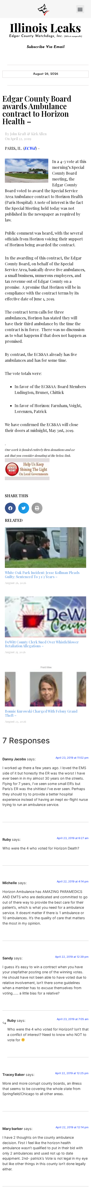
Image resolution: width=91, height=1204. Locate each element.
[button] (80, 9)
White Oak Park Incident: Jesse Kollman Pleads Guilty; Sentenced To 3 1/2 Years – (42, 574)
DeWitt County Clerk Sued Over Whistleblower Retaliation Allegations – (42, 644)
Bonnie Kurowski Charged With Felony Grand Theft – (41, 713)
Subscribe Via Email (46, 47)
